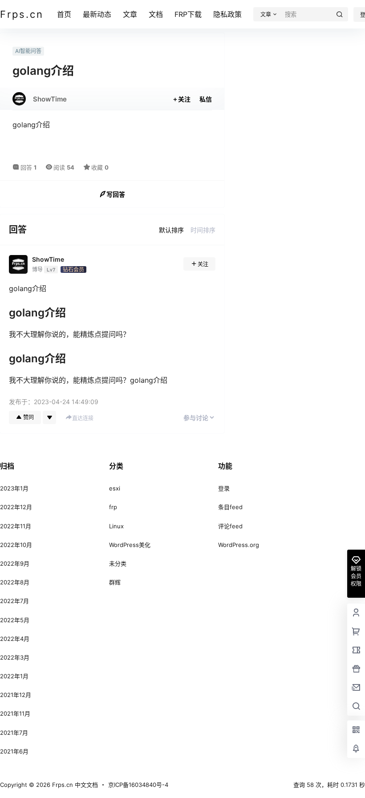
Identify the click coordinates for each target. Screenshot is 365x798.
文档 (156, 14)
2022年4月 (14, 638)
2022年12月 (16, 506)
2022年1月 (14, 676)
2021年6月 (14, 751)
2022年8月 (14, 582)
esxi (114, 488)
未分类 (117, 563)
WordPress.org (238, 544)
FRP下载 (188, 14)
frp (113, 506)
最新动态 (97, 14)
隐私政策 (227, 14)
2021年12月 (15, 694)
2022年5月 (14, 620)
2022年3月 (14, 657)
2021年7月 (14, 732)
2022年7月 (14, 600)
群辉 (115, 582)
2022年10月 (16, 544)
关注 (184, 99)
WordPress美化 (129, 544)
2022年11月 (15, 526)
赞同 (28, 417)
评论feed (230, 526)
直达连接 (82, 418)
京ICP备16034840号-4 (138, 784)
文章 (130, 14)
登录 (224, 488)
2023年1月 (14, 488)
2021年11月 (15, 713)
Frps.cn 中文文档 (74, 784)
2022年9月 (14, 563)
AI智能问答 (28, 51)
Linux (116, 526)
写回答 (115, 194)
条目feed (230, 506)
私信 (205, 99)
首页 (64, 14)
